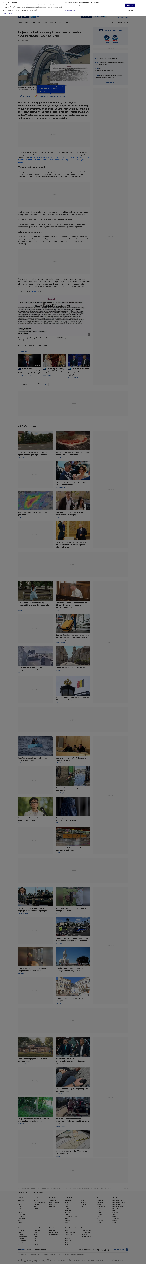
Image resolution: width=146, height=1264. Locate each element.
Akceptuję (130, 5)
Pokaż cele (130, 10)
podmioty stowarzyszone (28, 4)
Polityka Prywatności (7, 13)
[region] (73, 8)
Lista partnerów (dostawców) (71, 10)
